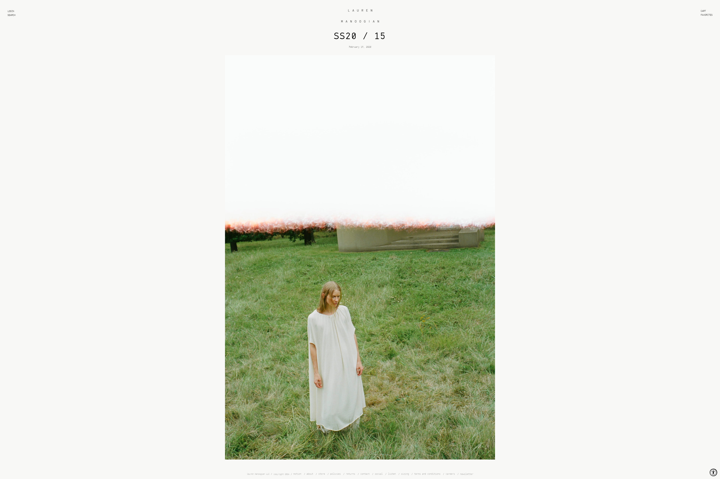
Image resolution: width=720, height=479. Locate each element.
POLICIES (335, 474)
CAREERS (450, 474)
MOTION (297, 474)
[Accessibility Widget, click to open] (713, 472)
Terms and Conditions (427, 474)
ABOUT (310, 474)
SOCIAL (379, 474)
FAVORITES (706, 15)
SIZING (405, 474)
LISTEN (392, 474)
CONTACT (365, 474)
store (321, 474)
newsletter (466, 474)
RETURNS (350, 474)
